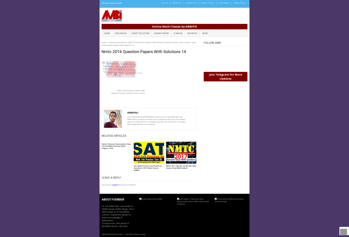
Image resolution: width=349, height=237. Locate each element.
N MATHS (178, 33)
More (205, 33)
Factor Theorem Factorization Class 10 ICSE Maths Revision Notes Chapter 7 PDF (116, 146)
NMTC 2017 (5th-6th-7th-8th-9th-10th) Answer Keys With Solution (181, 167)
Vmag (143, 234)
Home (104, 42)
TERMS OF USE (239, 3)
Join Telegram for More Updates (225, 76)
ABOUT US (177, 3)
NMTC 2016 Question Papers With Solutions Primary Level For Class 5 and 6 (159, 42)
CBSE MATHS (121, 33)
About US (125, 223)
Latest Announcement (117, 42)
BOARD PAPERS (161, 33)
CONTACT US (191, 3)
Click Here (123, 226)
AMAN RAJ (132, 112)
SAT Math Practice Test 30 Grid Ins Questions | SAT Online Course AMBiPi (148, 168)
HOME (107, 33)
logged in (116, 185)
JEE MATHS (192, 33)
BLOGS (165, 3)
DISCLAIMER (224, 3)
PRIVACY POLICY (207, 3)
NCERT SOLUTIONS (140, 33)
